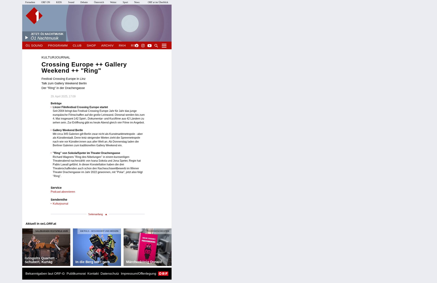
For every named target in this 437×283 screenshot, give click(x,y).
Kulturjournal (60, 203)
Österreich (99, 2)
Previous (25, 246)
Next (169, 246)
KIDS (59, 2)
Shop (91, 45)
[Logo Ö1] (34, 15)
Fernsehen (30, 2)
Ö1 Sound (34, 45)
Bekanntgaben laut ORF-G (45, 273)
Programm (58, 45)
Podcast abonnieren (63, 191)
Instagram (143, 45)
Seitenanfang (95, 214)
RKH (122, 45)
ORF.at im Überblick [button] (158, 2)
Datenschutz (110, 273)
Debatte (84, 2)
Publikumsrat (76, 273)
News (136, 2)
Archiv (107, 45)
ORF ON (45, 2)
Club (77, 45)
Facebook (136, 45)
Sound (71, 2)
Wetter (113, 2)
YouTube (149, 46)
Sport (125, 2)
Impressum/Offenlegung (138, 273)
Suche (156, 45)
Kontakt (93, 273)
